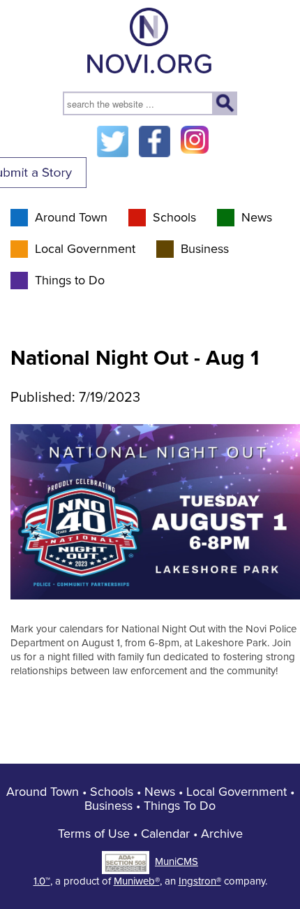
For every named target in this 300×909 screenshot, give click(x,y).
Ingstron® (200, 881)
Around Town (71, 217)
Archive (222, 833)
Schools (174, 217)
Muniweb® (137, 881)
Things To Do (180, 805)
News (256, 217)
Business (205, 248)
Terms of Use (94, 833)
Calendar (165, 833)
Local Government (85, 248)
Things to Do (70, 280)
